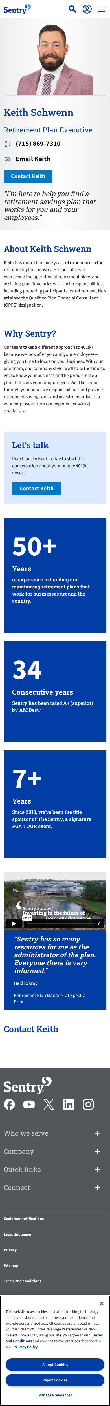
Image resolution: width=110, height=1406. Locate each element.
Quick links (22, 1169)
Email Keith (33, 159)
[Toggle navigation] (101, 9)
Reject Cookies (55, 1380)
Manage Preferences (55, 1395)
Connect (17, 1187)
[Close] (102, 1303)
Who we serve (26, 1133)
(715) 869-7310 (38, 144)
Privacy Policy (26, 1347)
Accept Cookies (55, 1365)
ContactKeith (28, 176)
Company (19, 1151)
